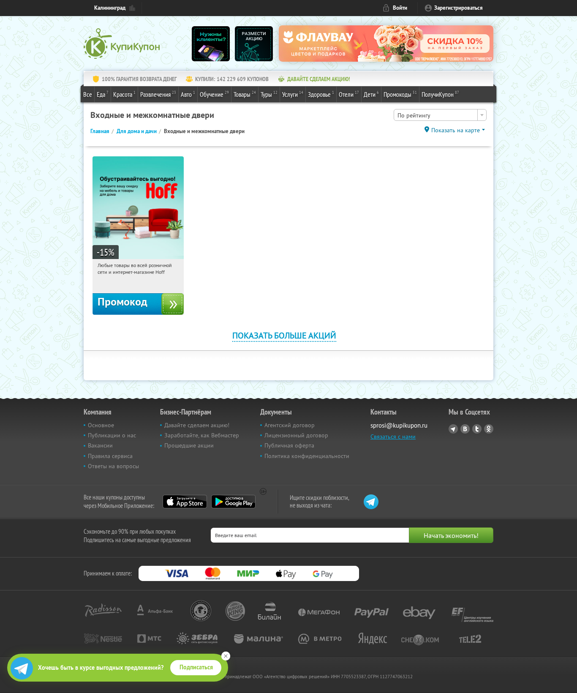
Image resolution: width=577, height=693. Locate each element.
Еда (103, 94)
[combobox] (440, 115)
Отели (349, 94)
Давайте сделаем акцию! (196, 425)
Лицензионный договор (296, 435)
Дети (371, 94)
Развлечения (158, 94)
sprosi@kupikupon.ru (398, 425)
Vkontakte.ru (465, 429)
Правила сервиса (110, 456)
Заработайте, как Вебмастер (201, 435)
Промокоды (400, 94)
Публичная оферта (289, 445)
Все (87, 94)
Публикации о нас (112, 435)
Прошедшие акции (189, 445)
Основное (101, 425)
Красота (124, 94)
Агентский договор (289, 425)
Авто (188, 94)
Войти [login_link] (400, 7)
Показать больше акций (284, 335)
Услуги (292, 94)
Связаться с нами (393, 436)
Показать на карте (455, 130)
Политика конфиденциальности (306, 456)
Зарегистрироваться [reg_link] (458, 7)
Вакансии (100, 445)
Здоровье (321, 94)
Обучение (214, 94)
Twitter (477, 429)
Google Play (233, 501)
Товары (245, 94)
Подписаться (196, 667)
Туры (269, 94)
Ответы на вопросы (113, 466)
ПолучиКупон (440, 94)
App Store (185, 501)
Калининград (109, 7)
